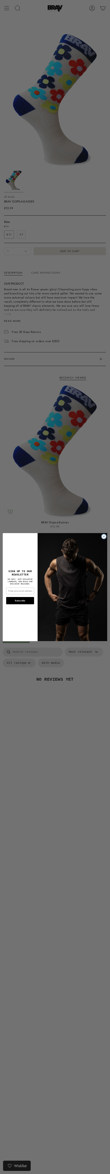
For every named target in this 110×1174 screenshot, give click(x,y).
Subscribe (20, 600)
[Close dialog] (104, 536)
